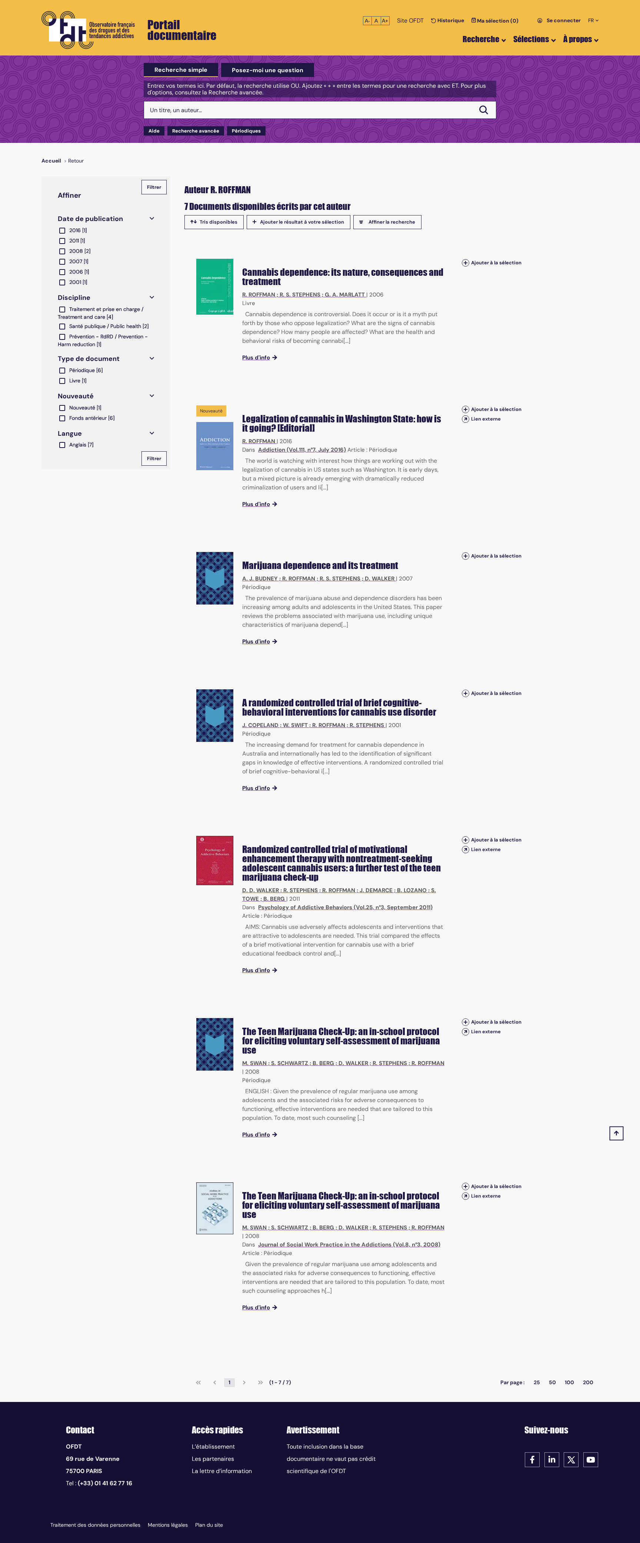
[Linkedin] (551, 1459)
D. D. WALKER (260, 890)
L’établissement (213, 1446)
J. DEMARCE (376, 890)
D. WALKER (379, 578)
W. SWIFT (295, 725)
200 (588, 1382)
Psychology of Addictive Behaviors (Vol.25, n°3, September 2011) (345, 907)
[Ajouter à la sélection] (465, 263)
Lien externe (486, 419)
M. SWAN (254, 1063)
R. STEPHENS (367, 725)
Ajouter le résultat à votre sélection (302, 222)
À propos (577, 39)
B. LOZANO (412, 890)
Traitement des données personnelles (95, 1525)
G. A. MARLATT (345, 294)
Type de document (89, 358)
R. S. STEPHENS (300, 294)
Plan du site (209, 1525)
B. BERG (274, 899)
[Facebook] (532, 1459)
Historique (450, 20)
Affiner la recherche (392, 222)
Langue (70, 433)
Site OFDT (410, 20)
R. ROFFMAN (258, 294)
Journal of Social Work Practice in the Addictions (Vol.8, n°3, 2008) (349, 1244)
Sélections (531, 39)
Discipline (74, 297)
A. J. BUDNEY (260, 578)
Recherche (481, 39)
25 (537, 1382)
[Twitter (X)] (571, 1459)
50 (552, 1382)
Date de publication (90, 218)
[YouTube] (590, 1459)
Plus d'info (256, 357)
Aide (154, 131)
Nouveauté (76, 396)
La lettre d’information (222, 1471)
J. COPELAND (260, 725)
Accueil (51, 160)
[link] (198, 1382)
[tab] (181, 70)
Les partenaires (213, 1459)
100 (569, 1382)
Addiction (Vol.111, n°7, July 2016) (302, 449)
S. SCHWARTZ (289, 1063)
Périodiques (246, 131)
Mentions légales (168, 1525)
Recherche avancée (195, 131)
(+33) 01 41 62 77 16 (105, 1483)
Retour (76, 160)
